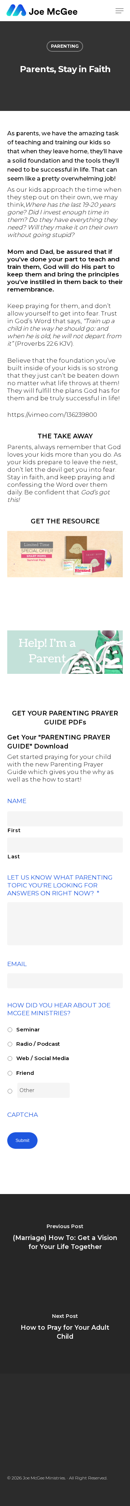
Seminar (28, 1029)
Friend (25, 1073)
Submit (22, 1140)
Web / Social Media (42, 1058)
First (14, 830)
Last (14, 856)
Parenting (65, 46)
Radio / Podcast (38, 1044)
